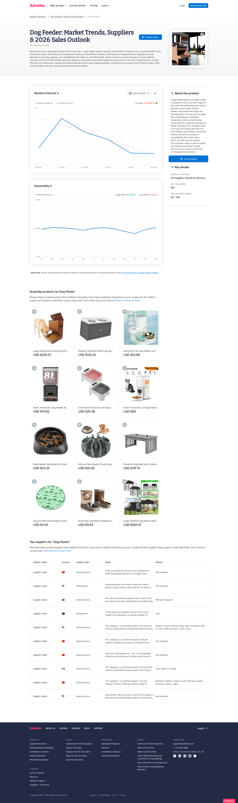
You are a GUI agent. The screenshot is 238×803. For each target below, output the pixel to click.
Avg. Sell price (178, 184)
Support (98, 728)
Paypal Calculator (74, 747)
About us (34, 776)
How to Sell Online (145, 747)
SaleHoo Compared (110, 755)
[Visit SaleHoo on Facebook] (174, 755)
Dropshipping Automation (42, 747)
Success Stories (78, 5)
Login (182, 5)
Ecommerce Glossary (111, 751)
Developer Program (110, 743)
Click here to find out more (126, 300)
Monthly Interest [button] (44, 195)
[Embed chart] (155, 93)
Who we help (57, 5)
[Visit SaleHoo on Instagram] (184, 755)
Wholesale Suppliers (39, 759)
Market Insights (38, 16)
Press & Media (104, 795)
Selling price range (181, 194)
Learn (105, 5)
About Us (50, 728)
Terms (114, 795)
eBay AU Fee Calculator (76, 755)
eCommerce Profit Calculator (79, 743)
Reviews (76, 728)
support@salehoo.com (183, 743)
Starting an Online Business (150, 743)
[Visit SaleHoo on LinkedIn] (179, 755)
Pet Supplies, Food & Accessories (67, 16)
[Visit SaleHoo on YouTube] (189, 755)
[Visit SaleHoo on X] (195, 755)
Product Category (180, 174)
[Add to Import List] (34, 311)
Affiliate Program (37, 780)
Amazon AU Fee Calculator (78, 751)
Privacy (122, 795)
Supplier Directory (38, 743)
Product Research (38, 755)
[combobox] (139, 93)
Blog (86, 728)
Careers (93, 795)
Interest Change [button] (44, 103)
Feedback (229, 801)
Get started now (198, 5)
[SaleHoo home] (35, 728)
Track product (152, 37)
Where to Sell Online (146, 751)
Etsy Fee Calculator (74, 759)
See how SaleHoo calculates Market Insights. (140, 272)
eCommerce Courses (39, 751)
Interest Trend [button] (64, 103)
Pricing (93, 5)
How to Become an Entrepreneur (152, 762)
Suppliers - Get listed (39, 784)
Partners (105, 747)
